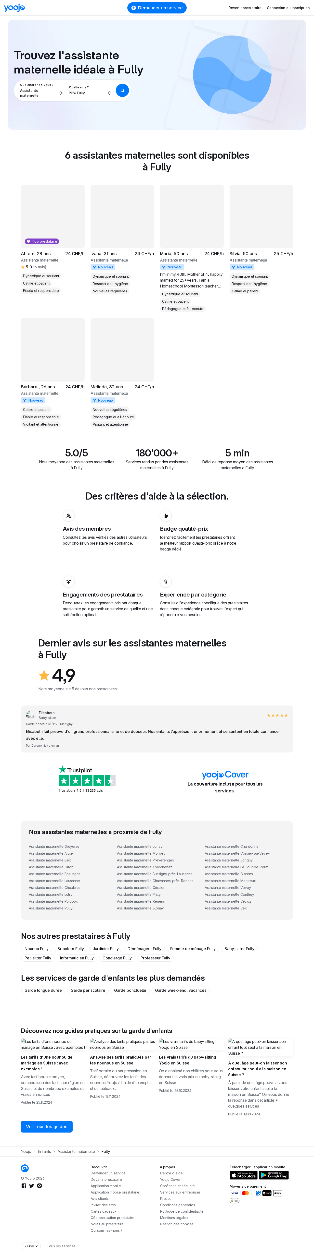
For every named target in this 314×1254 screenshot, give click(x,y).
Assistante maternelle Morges (141, 853)
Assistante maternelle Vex (226, 908)
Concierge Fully (117, 957)
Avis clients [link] (100, 1198)
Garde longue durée (43, 990)
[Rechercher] (122, 90)
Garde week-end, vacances (180, 990)
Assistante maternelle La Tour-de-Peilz (236, 867)
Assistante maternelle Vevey (228, 887)
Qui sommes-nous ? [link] (106, 1230)
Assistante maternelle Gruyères (54, 846)
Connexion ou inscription (288, 8)
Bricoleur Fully (70, 948)
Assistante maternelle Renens (141, 901)
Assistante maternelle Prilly (139, 894)
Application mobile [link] (106, 1186)
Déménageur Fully (144, 948)
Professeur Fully (155, 957)
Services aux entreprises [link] (180, 1192)
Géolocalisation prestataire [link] (112, 1218)
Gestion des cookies (177, 1224)
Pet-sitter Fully (38, 957)
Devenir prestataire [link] (106, 1179)
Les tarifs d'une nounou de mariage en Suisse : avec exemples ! (46, 1063)
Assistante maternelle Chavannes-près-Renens (155, 881)
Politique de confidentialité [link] (182, 1211)
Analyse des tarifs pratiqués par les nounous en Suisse (120, 1060)
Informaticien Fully (77, 957)
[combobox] (41, 90)
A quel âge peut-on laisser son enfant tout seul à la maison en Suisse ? (257, 1069)
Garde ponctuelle (130, 990)
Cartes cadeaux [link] (104, 1211)
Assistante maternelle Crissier (141, 887)
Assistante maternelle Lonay (139, 846)
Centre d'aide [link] (171, 1173)
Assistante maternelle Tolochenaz (144, 867)
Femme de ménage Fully (193, 948)
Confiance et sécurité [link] (177, 1186)
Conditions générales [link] (177, 1205)
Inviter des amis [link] (103, 1205)
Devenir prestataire (245, 8)
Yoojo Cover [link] (170, 1179)
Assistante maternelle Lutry (50, 894)
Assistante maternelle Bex (50, 860)
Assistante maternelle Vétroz (228, 901)
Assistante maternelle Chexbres (54, 887)
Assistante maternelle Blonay (140, 908)
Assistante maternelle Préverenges (145, 860)
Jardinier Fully (106, 948)
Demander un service (160, 7)
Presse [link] (165, 1198)
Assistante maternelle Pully (51, 908)
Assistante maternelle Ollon (51, 867)
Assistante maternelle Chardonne (232, 846)
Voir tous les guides (46, 1126)
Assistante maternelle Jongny (229, 860)
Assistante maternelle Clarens (229, 874)
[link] (122, 239)
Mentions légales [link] (174, 1218)
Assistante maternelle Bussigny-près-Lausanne (155, 874)
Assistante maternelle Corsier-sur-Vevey (237, 853)
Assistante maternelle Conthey (229, 894)
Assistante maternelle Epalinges (54, 874)
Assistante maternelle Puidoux (53, 901)
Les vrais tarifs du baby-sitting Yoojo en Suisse (187, 1060)
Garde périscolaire (88, 990)
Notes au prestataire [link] (107, 1224)
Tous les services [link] (61, 1246)
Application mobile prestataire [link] (115, 1192)
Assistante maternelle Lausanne (54, 881)
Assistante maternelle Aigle (51, 853)
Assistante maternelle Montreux (230, 881)
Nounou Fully (37, 948)
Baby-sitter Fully (239, 948)
